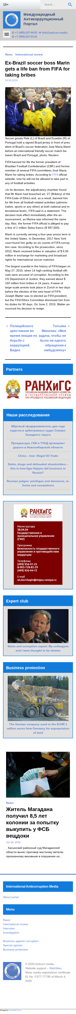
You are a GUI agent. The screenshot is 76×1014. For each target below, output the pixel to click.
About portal (11, 897)
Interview (9, 928)
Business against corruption (21, 941)
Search (70, 4)
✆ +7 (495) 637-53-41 (24, 36)
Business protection (15, 949)
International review (29, 54)
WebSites (55, 968)
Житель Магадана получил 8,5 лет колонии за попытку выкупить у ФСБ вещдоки (32, 822)
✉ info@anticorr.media (53, 32)
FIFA (55, 174)
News (9, 54)
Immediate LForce (15, 1010)
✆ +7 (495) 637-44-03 (24, 32)
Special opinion (12, 945)
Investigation (11, 932)
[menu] (6, 34)
